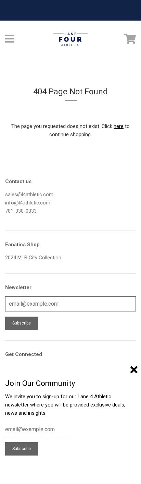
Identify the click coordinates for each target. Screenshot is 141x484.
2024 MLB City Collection (33, 258)
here (119, 126)
